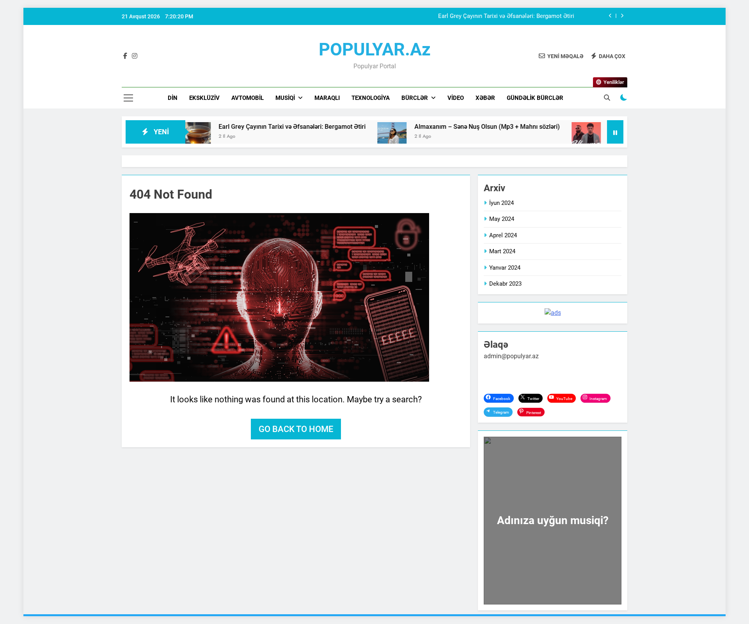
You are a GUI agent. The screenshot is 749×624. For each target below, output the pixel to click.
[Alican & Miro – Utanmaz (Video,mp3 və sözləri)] (559, 136)
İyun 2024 (501, 202)
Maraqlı (327, 97)
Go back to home (296, 429)
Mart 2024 (502, 251)
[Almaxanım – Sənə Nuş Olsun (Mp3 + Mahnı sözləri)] (365, 136)
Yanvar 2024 (504, 267)
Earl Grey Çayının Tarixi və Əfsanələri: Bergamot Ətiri (506, 16)
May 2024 (501, 218)
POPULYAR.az (375, 49)
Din (172, 97)
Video (455, 97)
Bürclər (414, 97)
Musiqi (285, 97)
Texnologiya (370, 97)
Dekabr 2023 (505, 283)
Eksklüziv (204, 97)
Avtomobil (247, 97)
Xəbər (485, 97)
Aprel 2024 (503, 235)
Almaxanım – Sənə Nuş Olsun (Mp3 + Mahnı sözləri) (460, 126)
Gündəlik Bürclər (535, 97)
